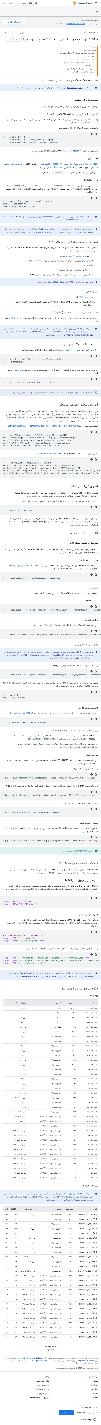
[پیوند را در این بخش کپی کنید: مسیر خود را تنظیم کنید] (71, 914)
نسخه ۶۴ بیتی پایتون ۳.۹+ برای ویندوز (80, 119)
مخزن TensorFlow (72, 350)
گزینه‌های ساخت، (87, 730)
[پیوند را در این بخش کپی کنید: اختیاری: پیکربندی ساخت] (65, 486)
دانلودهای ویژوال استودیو (76, 256)
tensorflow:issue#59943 (17, 426)
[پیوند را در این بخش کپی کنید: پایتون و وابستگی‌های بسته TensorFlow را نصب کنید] (41, 114)
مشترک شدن (66, 1413)
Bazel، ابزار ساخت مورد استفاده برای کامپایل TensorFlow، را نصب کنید (69, 164)
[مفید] (9, 33)
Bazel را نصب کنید (24, 565)
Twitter (95, 1393)
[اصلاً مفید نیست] (5, 33)
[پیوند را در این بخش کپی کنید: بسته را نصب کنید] (77, 823)
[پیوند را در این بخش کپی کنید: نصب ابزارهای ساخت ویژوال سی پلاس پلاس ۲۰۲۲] (46, 242)
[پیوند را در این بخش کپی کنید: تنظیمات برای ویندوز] (71, 100)
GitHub (95, 1389)
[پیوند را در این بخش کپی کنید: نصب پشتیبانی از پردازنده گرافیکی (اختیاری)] (51, 312)
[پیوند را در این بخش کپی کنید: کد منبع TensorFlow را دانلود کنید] (59, 344)
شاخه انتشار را (18, 370)
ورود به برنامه (8, 3)
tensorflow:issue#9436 (41, 426)
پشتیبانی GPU (16, 318)
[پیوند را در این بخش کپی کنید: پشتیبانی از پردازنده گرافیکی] (72, 644)
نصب (95, 11)
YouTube (94, 1398)
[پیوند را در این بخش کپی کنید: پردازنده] (87, 995)
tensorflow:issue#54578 (49, 453)
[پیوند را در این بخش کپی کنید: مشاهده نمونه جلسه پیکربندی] (67, 532)
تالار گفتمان (94, 1385)
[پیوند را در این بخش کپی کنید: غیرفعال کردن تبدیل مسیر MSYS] (62, 880)
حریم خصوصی (86, 1407)
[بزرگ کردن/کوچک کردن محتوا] (85, 46)
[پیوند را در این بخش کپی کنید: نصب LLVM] (82, 291)
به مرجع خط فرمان (73, 730)
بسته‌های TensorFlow (75, 88)
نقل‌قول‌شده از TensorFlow (39, 1398)
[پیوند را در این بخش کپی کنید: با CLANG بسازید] (82, 620)
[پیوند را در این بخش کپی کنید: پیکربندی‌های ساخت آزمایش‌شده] (57, 988)
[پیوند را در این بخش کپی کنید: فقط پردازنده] (85, 588)
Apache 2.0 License (86, 1361)
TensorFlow (93, 32)
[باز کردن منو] (95, 3)
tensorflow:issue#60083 (64, 426)
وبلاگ (96, 1381)
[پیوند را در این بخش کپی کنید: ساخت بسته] (83, 755)
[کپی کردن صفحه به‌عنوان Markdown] (11, 39)
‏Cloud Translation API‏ (76, 24)
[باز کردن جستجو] (36, 3)
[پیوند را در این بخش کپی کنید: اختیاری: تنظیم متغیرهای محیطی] (56, 404)
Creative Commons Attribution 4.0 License (36, 1358)
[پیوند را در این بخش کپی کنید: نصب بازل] (85, 158)
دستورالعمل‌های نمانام (42, 1393)
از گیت (95, 350)
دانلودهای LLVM (83, 297)
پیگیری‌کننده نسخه (42, 1381)
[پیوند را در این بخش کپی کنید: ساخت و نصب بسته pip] (67, 542)
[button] (50, 532)
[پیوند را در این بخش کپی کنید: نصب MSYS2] (81, 180)
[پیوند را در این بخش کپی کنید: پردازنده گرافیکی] (78, 1186)
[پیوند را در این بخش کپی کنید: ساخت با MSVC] (83, 600)
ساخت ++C (57, 167)
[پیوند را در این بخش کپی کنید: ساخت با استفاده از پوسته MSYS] (56, 863)
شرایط (95, 1407)
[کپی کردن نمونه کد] (96, 134)
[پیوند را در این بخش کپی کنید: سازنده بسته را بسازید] (73, 560)
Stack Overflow (42, 1389)
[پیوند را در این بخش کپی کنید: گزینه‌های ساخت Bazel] (76, 708)
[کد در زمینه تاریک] (91, 134)
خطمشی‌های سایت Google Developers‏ (45, 1361)
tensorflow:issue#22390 (21, 713)
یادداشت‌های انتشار (42, 1385)
